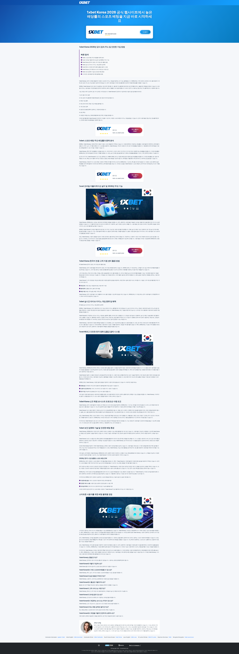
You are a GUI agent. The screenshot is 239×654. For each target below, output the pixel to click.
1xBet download (78, 637)
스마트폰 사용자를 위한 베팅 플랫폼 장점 (92, 74)
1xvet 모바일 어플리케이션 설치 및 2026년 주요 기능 (95, 60)
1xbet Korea (119, 637)
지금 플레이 (145, 32)
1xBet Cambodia (98, 637)
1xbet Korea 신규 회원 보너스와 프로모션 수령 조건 (95, 69)
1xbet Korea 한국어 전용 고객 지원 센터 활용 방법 (95, 62)
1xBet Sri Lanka (152, 637)
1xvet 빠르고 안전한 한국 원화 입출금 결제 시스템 (95, 67)
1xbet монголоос (189, 637)
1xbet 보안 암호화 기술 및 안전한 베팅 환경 (93, 71)
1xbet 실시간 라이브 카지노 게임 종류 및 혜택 (93, 64)
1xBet (169, 637)
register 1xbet (61, 637)
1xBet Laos (134, 637)
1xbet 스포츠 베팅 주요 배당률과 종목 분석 (93, 57)
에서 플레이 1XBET (135, 130)
